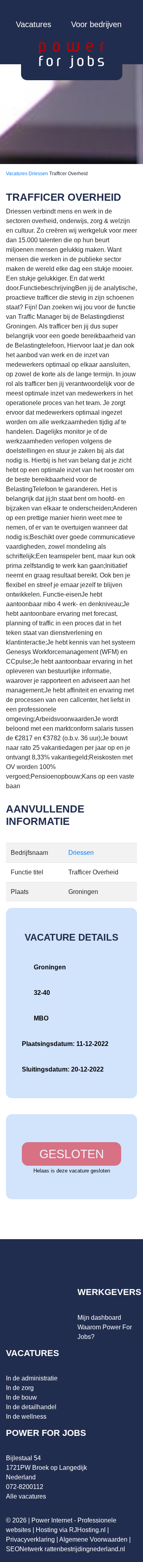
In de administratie (32, 1378)
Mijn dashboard (99, 1317)
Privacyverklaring (30, 1539)
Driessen (39, 173)
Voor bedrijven (96, 24)
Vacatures (33, 24)
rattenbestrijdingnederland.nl (84, 1549)
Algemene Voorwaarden (93, 1539)
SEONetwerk (24, 1549)
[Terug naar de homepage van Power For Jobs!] (71, 54)
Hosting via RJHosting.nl (71, 1529)
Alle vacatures (26, 1496)
